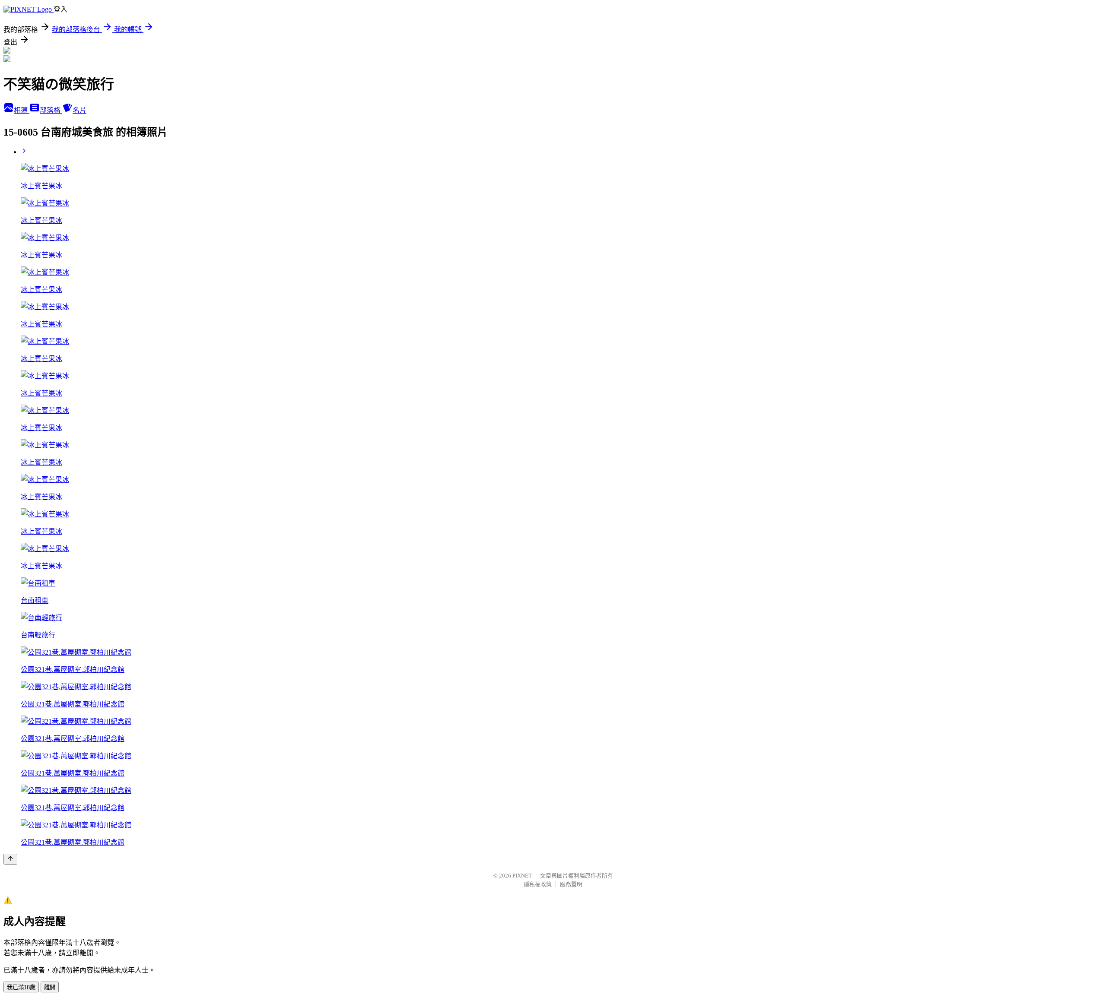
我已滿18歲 (21, 987)
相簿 (21, 110)
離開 (49, 987)
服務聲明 (571, 884)
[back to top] (10, 859)
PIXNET (522, 875)
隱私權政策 (538, 884)
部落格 (51, 110)
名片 (79, 110)
